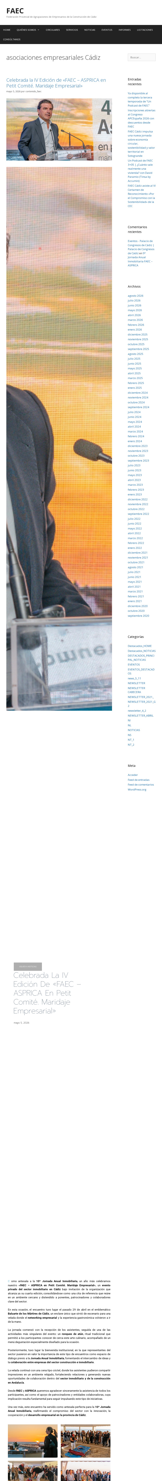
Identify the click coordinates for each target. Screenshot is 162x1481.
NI (129, 720)
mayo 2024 (135, 422)
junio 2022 (134, 523)
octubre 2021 (136, 562)
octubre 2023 (136, 455)
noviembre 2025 (138, 339)
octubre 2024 (136, 402)
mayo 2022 (135, 528)
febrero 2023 (136, 489)
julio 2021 (134, 572)
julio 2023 (134, 465)
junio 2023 (134, 470)
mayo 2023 (135, 475)
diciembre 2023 (138, 446)
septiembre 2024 (138, 407)
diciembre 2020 (138, 606)
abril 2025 (134, 373)
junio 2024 (134, 417)
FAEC (15, 10)
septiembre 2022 (138, 514)
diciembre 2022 (138, 499)
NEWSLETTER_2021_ (141, 697)
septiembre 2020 (138, 616)
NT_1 (131, 740)
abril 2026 (134, 315)
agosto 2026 (135, 295)
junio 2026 (134, 305)
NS (129, 735)
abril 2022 (134, 533)
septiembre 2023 (138, 460)
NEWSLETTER (136, 683)
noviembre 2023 (138, 451)
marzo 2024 (135, 431)
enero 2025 (135, 388)
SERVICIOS (72, 29)
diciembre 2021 (138, 552)
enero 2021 (135, 601)
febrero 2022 (136, 543)
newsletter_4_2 (137, 710)
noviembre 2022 (138, 504)
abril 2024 (134, 426)
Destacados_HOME (140, 646)
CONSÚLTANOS (11, 39)
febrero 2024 (136, 436)
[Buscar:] (142, 57)
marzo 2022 (135, 538)
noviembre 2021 (138, 557)
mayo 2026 (135, 310)
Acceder (133, 775)
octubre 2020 (136, 611)
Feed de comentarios (141, 784)
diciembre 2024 (138, 392)
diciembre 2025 (138, 334)
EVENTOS (107, 29)
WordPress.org (137, 789)
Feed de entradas (139, 780)
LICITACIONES (145, 29)
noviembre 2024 (138, 397)
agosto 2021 (135, 567)
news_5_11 (134, 678)
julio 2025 (134, 358)
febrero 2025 (136, 383)
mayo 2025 (135, 368)
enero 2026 (135, 329)
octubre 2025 (136, 344)
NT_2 (131, 744)
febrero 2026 (136, 325)
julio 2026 (134, 300)
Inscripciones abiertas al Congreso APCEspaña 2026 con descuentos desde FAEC (141, 118)
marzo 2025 (135, 378)
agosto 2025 (135, 354)
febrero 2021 (136, 596)
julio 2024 (134, 412)
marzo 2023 (135, 485)
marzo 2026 (135, 320)
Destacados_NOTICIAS (142, 651)
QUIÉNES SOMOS (26, 29)
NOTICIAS (89, 29)
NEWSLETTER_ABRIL (140, 715)
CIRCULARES (53, 29)
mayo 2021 (135, 581)
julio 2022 (134, 519)
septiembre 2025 (138, 349)
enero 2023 (135, 494)
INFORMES (125, 29)
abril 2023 (134, 480)
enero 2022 (135, 548)
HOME (6, 29)
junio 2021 (134, 577)
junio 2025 (134, 363)
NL (129, 725)
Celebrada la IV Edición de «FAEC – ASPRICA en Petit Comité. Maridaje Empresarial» (56, 83)
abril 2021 (134, 586)
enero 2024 (135, 441)
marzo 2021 (135, 591)
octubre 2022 (136, 509)
